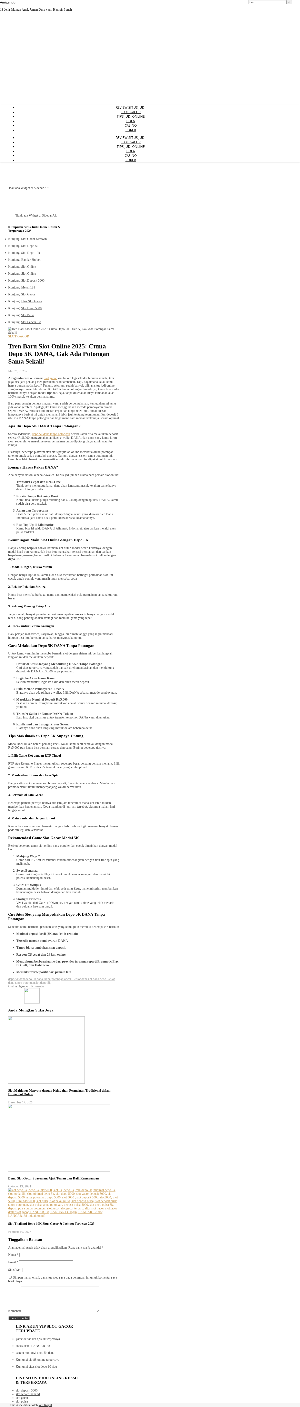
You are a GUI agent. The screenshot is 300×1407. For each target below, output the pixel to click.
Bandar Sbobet (30, 259)
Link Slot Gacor (31, 301)
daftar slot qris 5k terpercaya (41, 1339)
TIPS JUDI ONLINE (131, 116)
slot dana (82, 979)
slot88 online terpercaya (44, 1359)
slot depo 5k (43, 982)
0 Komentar (36, 986)
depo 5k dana (17, 979)
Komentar (14, 1311)
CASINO (131, 125)
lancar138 (69, 979)
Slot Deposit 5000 (32, 280)
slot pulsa (22, 1401)
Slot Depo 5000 (31, 308)
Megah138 (28, 287)
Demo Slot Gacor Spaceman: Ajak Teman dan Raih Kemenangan (53, 1178)
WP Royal (45, 1405)
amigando (21, 986)
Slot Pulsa (27, 315)
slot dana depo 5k (99, 979)
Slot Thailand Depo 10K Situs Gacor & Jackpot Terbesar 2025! (52, 1223)
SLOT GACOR (131, 112)
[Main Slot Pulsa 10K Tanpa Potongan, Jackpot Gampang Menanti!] (32, 1002)
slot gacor (50, 378)
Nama (13, 1254)
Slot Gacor (28, 294)
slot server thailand (28, 1394)
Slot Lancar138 (31, 322)
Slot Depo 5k (29, 246)
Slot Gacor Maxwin (34, 239)
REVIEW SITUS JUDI (131, 107)
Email (13, 1262)
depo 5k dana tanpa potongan (51, 434)
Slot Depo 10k (30, 252)
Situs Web (14, 1269)
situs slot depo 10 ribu (43, 1366)
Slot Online (28, 266)
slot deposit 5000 (27, 1390)
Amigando (8, 2)
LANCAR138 (40, 1345)
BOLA (130, 121)
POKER (131, 130)
